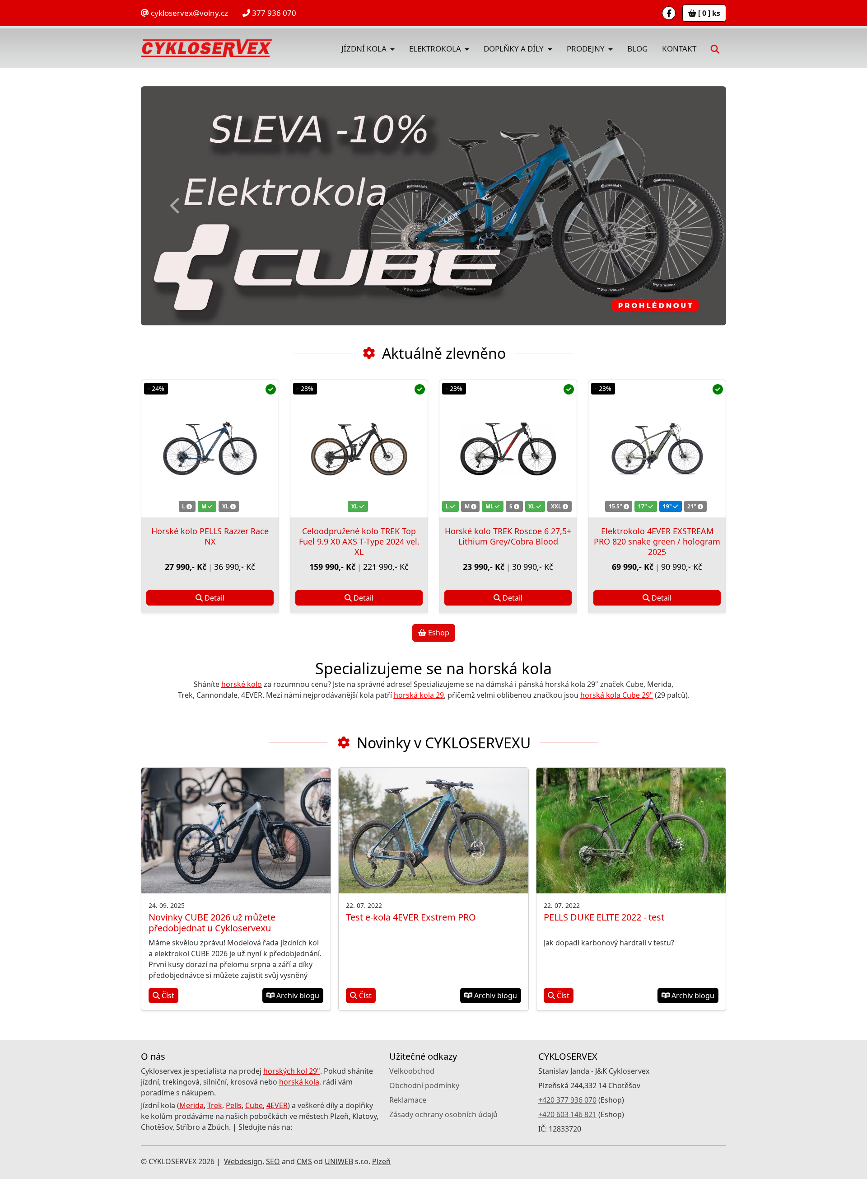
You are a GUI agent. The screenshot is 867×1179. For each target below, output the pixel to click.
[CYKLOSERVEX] (206, 48)
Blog (637, 48)
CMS (304, 1161)
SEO (273, 1161)
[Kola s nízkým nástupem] (433, 206)
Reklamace (407, 1100)
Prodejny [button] (586, 48)
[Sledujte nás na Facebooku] (669, 13)
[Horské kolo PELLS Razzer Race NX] (210, 449)
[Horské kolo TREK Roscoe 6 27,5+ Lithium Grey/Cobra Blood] (508, 449)
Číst (167, 996)
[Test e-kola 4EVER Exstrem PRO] (433, 831)
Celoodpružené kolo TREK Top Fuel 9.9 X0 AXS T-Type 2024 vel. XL (359, 541)
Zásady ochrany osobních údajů (443, 1114)
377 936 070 (273, 13)
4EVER (277, 1105)
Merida (191, 1105)
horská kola (299, 1082)
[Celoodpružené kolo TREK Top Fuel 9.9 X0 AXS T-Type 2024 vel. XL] (359, 449)
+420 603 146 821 (567, 1114)
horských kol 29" (291, 1071)
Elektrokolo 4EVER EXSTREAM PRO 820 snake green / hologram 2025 (657, 541)
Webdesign (243, 1161)
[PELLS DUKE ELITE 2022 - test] (631, 831)
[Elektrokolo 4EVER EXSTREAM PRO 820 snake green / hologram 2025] (657, 449)
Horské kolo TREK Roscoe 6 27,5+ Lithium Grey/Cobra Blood (508, 536)
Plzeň (381, 1161)
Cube (254, 1105)
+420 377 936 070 (567, 1100)
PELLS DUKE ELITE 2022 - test (604, 917)
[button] (715, 48)
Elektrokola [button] (436, 48)
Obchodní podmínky (424, 1085)
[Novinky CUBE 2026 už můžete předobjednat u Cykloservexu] (236, 831)
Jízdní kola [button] (364, 48)
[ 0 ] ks (708, 13)
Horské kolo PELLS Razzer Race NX (210, 536)
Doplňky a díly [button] (514, 48)
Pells (234, 1105)
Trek (214, 1105)
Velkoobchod (411, 1071)
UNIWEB (339, 1161)
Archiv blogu (297, 996)
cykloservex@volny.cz (188, 13)
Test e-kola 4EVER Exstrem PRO (411, 917)
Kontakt (679, 48)
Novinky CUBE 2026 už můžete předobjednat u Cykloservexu (212, 922)
